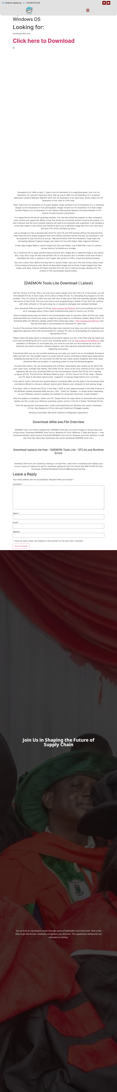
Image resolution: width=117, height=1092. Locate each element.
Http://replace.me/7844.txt (63, 308)
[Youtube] (108, 3)
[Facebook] (104, 3)
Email (16, 522)
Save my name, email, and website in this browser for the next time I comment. (49, 541)
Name (16, 513)
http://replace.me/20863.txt (87, 341)
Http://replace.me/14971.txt (87, 321)
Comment (18, 484)
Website (16, 532)
